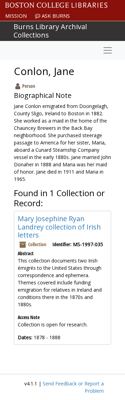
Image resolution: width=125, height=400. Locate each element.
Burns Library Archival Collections (50, 31)
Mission (16, 15)
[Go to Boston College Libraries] (56, 5)
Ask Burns (55, 15)
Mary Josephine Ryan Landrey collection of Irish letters (59, 227)
